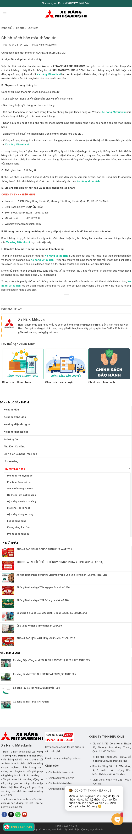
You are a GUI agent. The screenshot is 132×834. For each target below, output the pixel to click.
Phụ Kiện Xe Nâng (14, 446)
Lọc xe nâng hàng (16, 520)
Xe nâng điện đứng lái (17, 424)
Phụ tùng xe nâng (14, 468)
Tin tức (20, 28)
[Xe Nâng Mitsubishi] (66, 13)
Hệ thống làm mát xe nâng (21, 494)
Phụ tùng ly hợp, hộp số (19, 475)
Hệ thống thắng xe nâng (20, 514)
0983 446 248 (114, 328)
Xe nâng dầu (11, 409)
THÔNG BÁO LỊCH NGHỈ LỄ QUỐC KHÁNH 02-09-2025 (45, 638)
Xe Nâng (37, 751)
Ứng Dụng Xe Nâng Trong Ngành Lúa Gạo (39, 625)
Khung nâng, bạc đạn (18, 527)
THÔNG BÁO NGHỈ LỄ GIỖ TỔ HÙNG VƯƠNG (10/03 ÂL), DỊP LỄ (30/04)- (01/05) (59, 562)
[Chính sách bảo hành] (109, 363)
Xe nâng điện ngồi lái (16, 431)
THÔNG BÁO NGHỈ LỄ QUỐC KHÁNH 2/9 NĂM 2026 (44, 549)
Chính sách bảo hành (60, 783)
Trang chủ (6, 28)
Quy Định (33, 28)
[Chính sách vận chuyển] (66, 363)
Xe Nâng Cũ (11, 439)
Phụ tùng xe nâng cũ (18, 533)
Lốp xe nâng (11, 461)
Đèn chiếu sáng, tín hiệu (20, 488)
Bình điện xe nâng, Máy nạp (20, 454)
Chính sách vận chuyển (61, 778)
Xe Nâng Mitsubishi (46, 44)
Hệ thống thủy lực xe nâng (21, 501)
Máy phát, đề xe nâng (18, 507)
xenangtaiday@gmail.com (43, 332)
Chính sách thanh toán (61, 772)
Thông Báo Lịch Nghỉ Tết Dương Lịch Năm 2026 (42, 600)
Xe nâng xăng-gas (15, 417)
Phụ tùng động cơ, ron (19, 482)
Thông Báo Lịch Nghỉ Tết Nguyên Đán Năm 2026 (43, 587)
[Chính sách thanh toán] (23, 363)
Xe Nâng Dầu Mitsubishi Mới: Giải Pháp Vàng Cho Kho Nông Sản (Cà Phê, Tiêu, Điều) (62, 574)
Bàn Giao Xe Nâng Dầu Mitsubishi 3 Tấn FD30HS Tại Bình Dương (51, 613)
